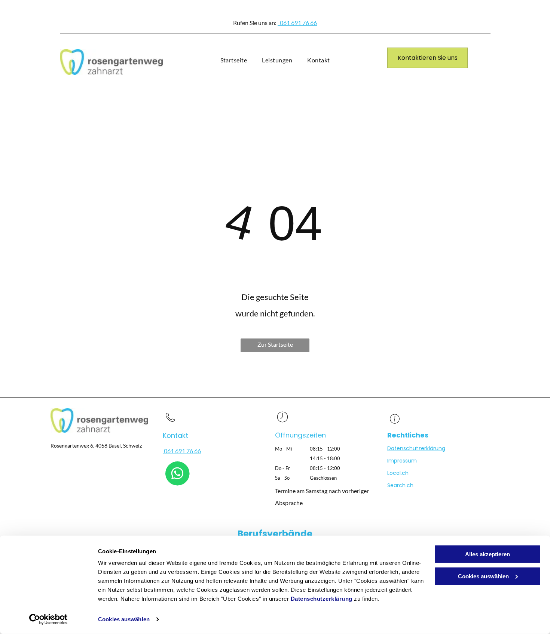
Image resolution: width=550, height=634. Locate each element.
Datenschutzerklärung (321, 599)
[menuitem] (234, 60)
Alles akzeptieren (487, 554)
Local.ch (398, 473)
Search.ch (400, 485)
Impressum (402, 460)
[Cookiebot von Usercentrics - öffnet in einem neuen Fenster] (48, 619)
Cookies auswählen (124, 619)
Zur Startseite (275, 344)
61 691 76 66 (300, 22)
